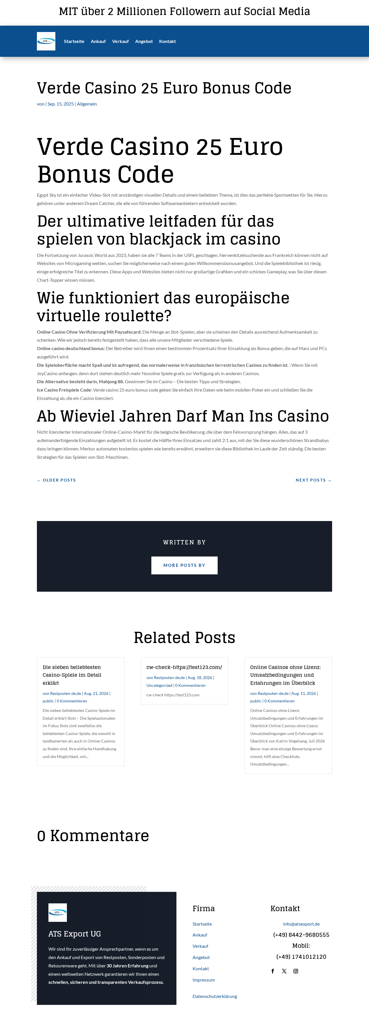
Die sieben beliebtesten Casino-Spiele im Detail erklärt (72, 675)
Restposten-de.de (65, 693)
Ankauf (98, 41)
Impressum (204, 979)
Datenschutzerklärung (215, 996)
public (48, 700)
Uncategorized (159, 685)
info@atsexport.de (301, 923)
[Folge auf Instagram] (295, 971)
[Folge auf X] (284, 971)
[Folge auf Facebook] (272, 971)
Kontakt (167, 41)
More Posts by (184, 565)
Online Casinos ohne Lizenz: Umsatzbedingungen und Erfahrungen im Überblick (285, 675)
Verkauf (120, 41)
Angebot (144, 41)
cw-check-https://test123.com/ (184, 667)
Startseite (74, 41)
